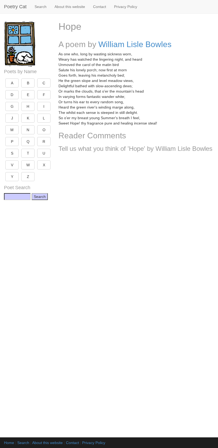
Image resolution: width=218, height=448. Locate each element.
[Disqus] (136, 226)
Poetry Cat (15, 6)
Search (41, 7)
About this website (69, 7)
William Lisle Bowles (134, 44)
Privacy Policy (125, 7)
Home (9, 443)
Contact (99, 7)
